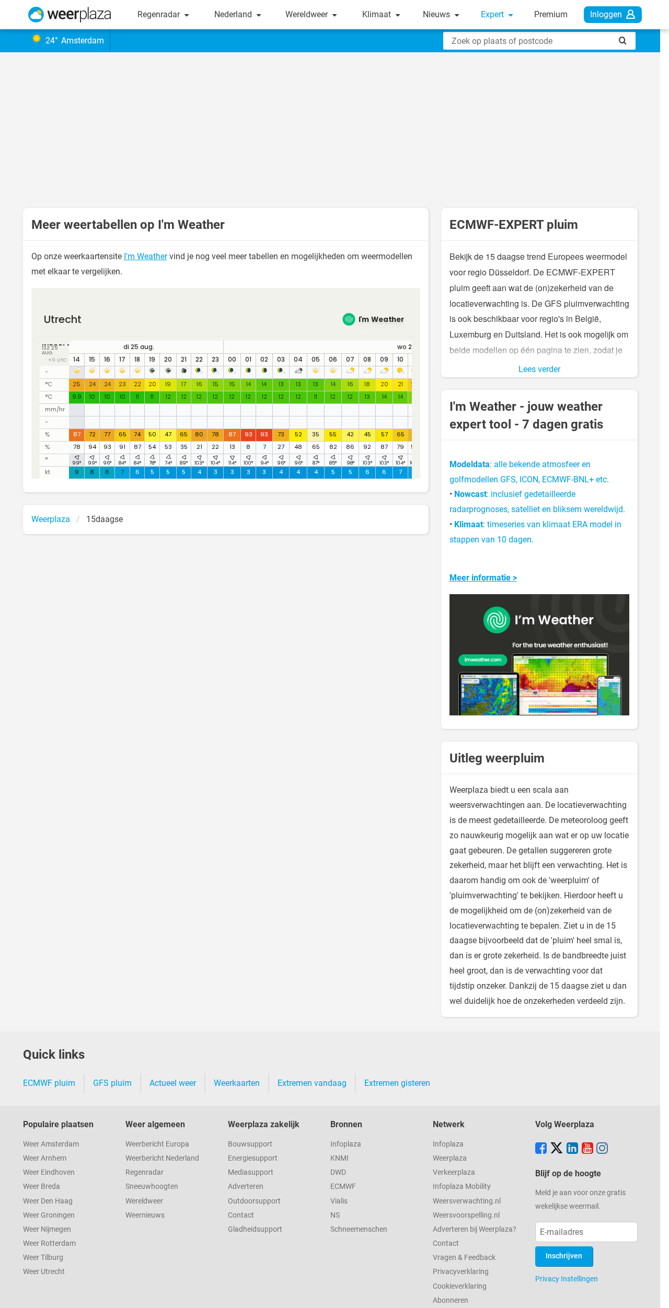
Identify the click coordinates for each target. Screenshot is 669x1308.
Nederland (234, 14)
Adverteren (245, 1186)
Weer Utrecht (44, 1271)
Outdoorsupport (254, 1201)
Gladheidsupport (255, 1229)
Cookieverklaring (460, 1286)
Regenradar (159, 14)
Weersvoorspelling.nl (466, 1215)
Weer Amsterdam (51, 1144)
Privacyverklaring (461, 1271)
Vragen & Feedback (464, 1257)
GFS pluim (112, 1083)
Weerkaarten (237, 1083)
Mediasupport (250, 1172)
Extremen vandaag (312, 1083)
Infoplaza (345, 1144)
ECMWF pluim (49, 1083)
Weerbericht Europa (157, 1144)
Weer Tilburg (43, 1257)
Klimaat (377, 14)
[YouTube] (587, 1149)
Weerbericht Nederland (162, 1158)
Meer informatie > (483, 578)
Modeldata (469, 464)
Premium (551, 14)
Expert (493, 14)
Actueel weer (172, 1083)
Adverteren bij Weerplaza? (474, 1229)
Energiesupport (253, 1158)
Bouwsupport (250, 1144)
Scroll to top (652, 1291)
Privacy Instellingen (566, 1279)
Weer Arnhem (44, 1158)
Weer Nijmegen (47, 1229)
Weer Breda (41, 1186)
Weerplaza (450, 1158)
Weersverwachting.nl (467, 1201)
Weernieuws (145, 1215)
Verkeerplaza (454, 1172)
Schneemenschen (358, 1229)
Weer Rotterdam (49, 1243)
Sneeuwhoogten (151, 1186)
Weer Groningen (49, 1215)
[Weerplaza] (69, 14)
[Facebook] (541, 1149)
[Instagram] (602, 1149)
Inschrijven (564, 1256)
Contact (241, 1215)
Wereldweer (307, 14)
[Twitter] (556, 1149)
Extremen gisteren (397, 1083)
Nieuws (437, 14)
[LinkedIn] (572, 1149)
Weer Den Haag (48, 1201)
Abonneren (450, 1300)
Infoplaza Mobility (462, 1186)
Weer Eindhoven (49, 1172)
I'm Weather (145, 256)
